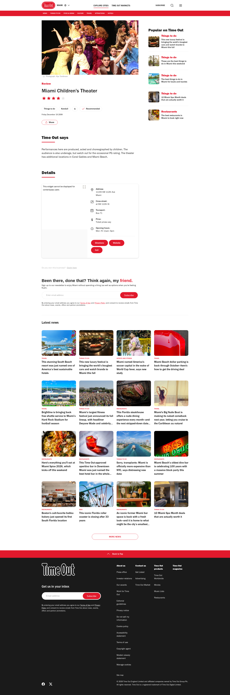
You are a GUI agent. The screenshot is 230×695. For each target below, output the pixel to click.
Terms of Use (85, 303)
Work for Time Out (123, 593)
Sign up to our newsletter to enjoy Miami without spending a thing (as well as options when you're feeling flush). (89, 287)
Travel (89, 13)
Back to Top (117, 554)
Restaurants (159, 598)
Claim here (72, 268)
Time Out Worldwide (159, 577)
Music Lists (159, 591)
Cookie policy (122, 627)
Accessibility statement (122, 634)
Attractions (100, 13)
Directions (99, 243)
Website (116, 243)
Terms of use (122, 643)
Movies (157, 585)
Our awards (122, 585)
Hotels (110, 13)
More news (115, 537)
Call (96, 250)
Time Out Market (142, 585)
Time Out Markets (121, 6)
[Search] (172, 5)
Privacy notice (123, 611)
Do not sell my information (123, 618)
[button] (84, 187)
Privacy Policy (100, 303)
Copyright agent (124, 649)
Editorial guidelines (121, 602)
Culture (80, 13)
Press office (122, 572)
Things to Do (55, 13)
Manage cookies (124, 665)
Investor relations (124, 579)
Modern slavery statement (123, 657)
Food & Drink (69, 13)
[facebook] (43, 684)
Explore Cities (101, 6)
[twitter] (50, 684)
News (45, 13)
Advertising (140, 579)
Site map (120, 675)
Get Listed (139, 572)
